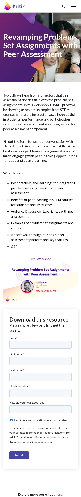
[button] (63, 6)
